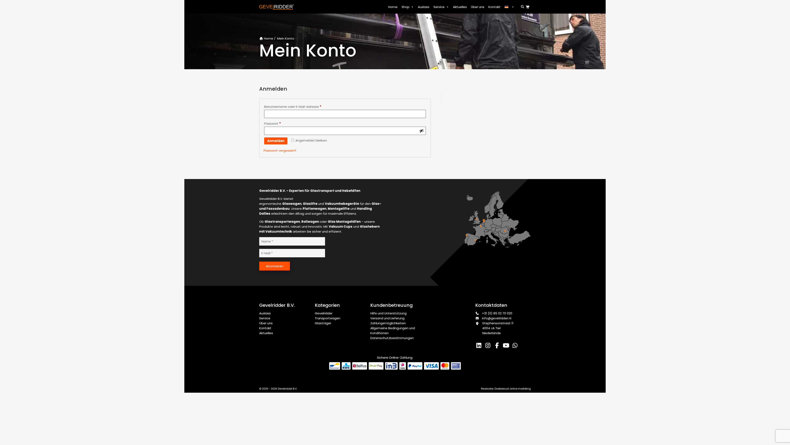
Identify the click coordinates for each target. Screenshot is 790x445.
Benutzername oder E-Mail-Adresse (293, 107)
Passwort (273, 124)
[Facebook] (497, 346)
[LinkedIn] (479, 346)
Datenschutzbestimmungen (392, 338)
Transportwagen (327, 318)
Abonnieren (274, 266)
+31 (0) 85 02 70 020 (496, 313)
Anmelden (275, 141)
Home (392, 7)
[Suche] (522, 6)
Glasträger (323, 323)
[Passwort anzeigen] (421, 131)
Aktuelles (460, 7)
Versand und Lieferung (387, 318)
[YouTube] (506, 346)
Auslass (423, 7)
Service (439, 7)
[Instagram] (488, 346)
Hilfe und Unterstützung (388, 313)
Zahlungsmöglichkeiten (388, 323)
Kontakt (494, 7)
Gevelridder (323, 313)
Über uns (477, 7)
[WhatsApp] (515, 346)
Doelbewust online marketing (513, 388)
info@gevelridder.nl (496, 318)
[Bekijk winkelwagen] (528, 7)
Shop (405, 7)
